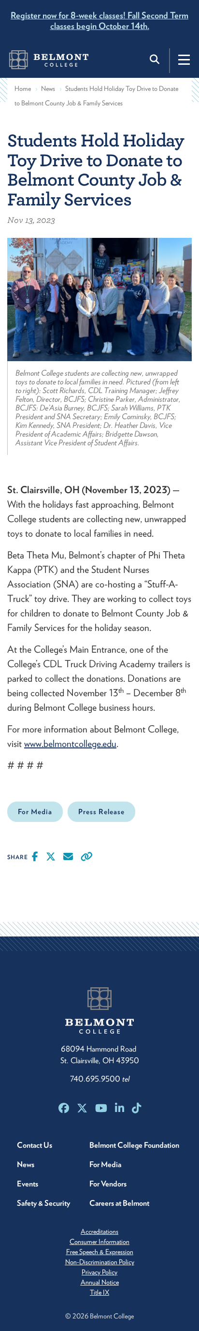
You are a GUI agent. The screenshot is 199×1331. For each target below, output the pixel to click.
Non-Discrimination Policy (99, 1262)
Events (27, 1183)
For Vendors (108, 1183)
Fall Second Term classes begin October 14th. (99, 20)
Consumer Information (99, 1241)
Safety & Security (43, 1203)
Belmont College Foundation (134, 1145)
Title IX (99, 1292)
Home (22, 88)
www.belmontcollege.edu (70, 743)
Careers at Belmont (119, 1203)
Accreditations (99, 1231)
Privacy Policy (99, 1272)
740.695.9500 (99, 1078)
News (48, 88)
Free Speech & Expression (99, 1252)
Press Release (101, 811)
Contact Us (34, 1145)
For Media (35, 811)
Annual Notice (100, 1282)
